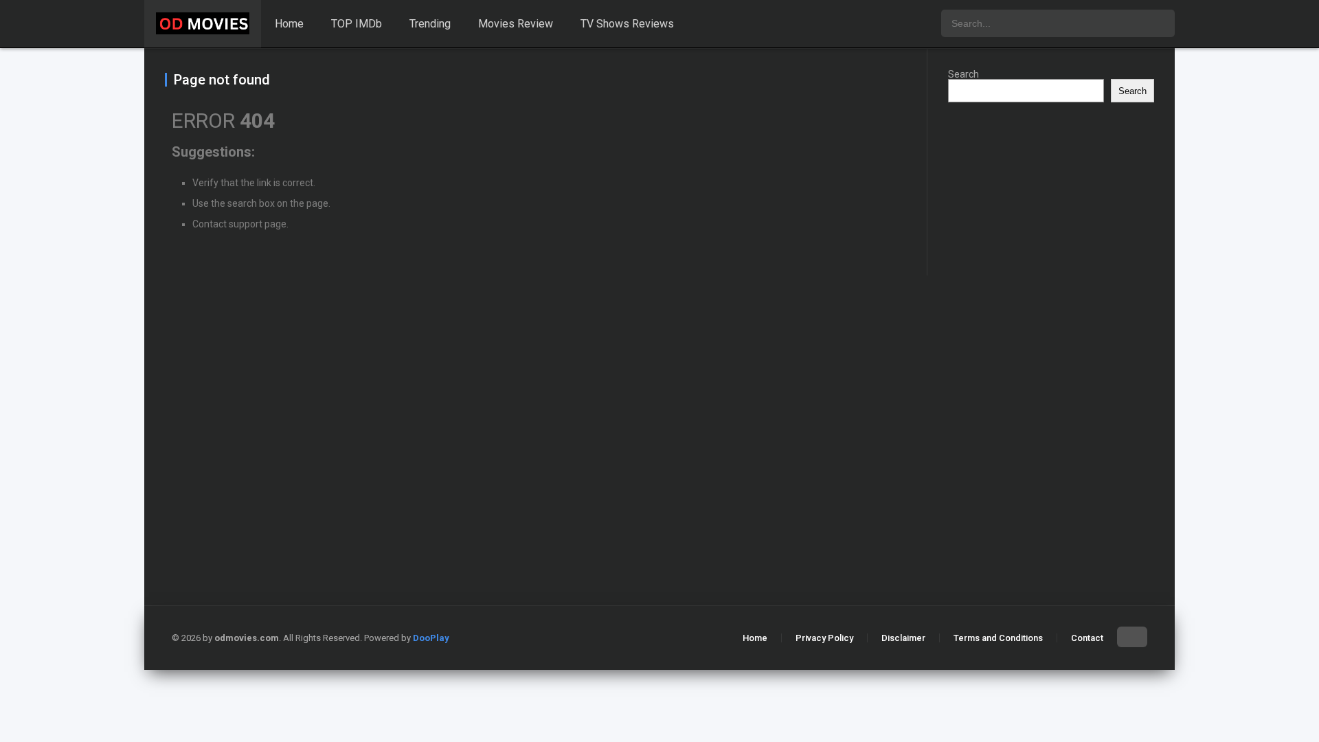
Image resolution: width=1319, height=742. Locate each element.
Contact (1087, 638)
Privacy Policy (824, 638)
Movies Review (515, 23)
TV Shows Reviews (627, 23)
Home (289, 23)
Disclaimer (903, 638)
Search (963, 74)
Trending (430, 23)
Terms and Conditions (998, 638)
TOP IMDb (356, 23)
